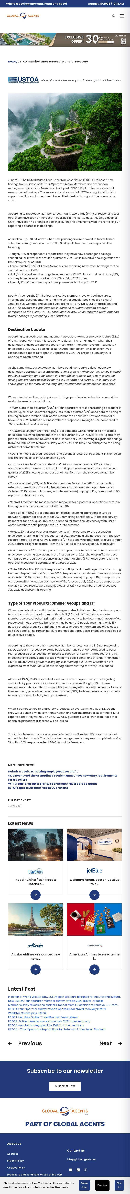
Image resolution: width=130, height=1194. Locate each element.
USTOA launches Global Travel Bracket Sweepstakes (43, 1017)
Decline (102, 1185)
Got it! (119, 1185)
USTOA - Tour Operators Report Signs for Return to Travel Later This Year (57, 1029)
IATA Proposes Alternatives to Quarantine (38, 788)
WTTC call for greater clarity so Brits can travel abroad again (52, 784)
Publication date (19, 800)
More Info (84, 1185)
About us (12, 1153)
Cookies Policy (16, 1167)
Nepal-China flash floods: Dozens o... (35, 882)
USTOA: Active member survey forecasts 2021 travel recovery (49, 1021)
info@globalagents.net (81, 1159)
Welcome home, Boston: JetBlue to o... (94, 882)
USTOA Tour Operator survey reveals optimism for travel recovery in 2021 (57, 1009)
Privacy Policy (15, 1160)
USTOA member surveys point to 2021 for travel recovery (46, 1025)
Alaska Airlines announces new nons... (35, 956)
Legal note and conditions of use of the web (34, 1174)
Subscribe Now (65, 1086)
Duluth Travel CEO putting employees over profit (43, 771)
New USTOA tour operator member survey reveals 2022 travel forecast (55, 1001)
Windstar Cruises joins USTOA (27, 1013)
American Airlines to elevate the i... (94, 956)
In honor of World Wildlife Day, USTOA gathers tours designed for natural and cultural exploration (64, 997)
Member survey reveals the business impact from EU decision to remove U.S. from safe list (62, 1005)
